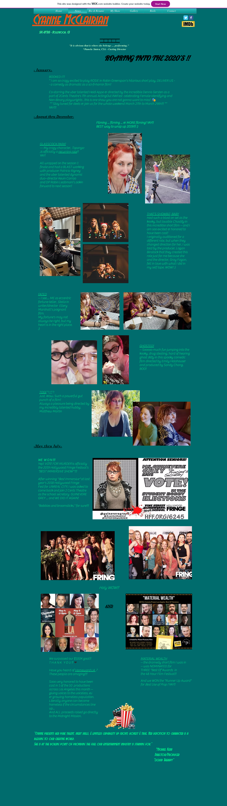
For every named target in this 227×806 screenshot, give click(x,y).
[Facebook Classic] (191, 17)
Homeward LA (85, 670)
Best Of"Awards (162, 670)
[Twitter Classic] (185, 17)
